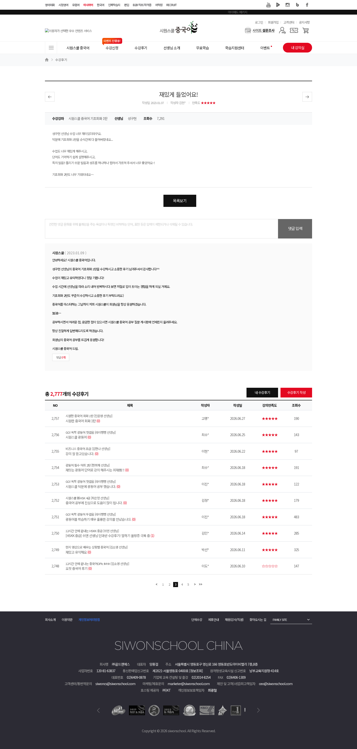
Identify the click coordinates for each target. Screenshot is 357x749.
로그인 (259, 22)
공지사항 (304, 22)
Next (258, 710)
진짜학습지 (114, 5)
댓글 (60, 357)
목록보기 (180, 200)
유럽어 (75, 5)
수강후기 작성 (296, 392)
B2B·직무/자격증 (142, 5)
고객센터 (288, 22)
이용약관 (67, 619)
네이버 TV (278, 5)
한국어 (100, 5)
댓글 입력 (295, 228)
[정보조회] (196, 670)
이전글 (50, 97)
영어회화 (50, 5)
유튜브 (268, 5)
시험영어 (63, 5)
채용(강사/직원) (234, 619)
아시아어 (88, 5)
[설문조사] (259, 30)
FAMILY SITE (280, 619)
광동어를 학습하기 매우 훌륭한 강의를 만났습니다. (101, 517)
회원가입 (273, 22)
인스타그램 (288, 5)
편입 (126, 5)
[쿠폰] (294, 30)
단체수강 (196, 619)
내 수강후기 (262, 392)
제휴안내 (213, 619)
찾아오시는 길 (257, 619)
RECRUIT (171, 5)
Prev (98, 710)
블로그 (297, 5)
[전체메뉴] (51, 48)
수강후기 (61, 59)
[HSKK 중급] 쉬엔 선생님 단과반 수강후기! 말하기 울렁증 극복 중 (110, 533)
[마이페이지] (282, 30)
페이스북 (307, 5)
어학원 (158, 5)
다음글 (307, 97)
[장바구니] (306, 30)
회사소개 (50, 619)
